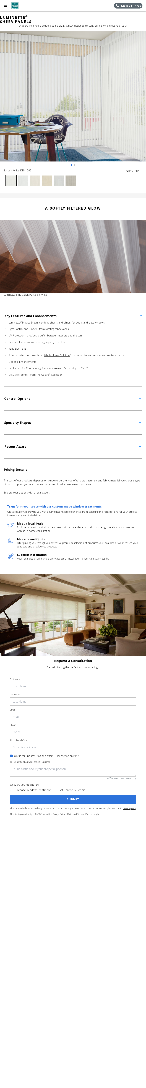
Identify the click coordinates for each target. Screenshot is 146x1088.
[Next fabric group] (141, 170)
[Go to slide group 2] (74, 165)
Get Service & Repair (72, 790)
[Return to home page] (22, 5)
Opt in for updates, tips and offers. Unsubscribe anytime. (46, 756)
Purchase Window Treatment (32, 790)
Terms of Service (85, 814)
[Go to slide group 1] (71, 165)
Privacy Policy (66, 814)
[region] (73, 100)
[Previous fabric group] (123, 170)
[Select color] (11, 180)
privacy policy (129, 808)
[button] (6, 6)
